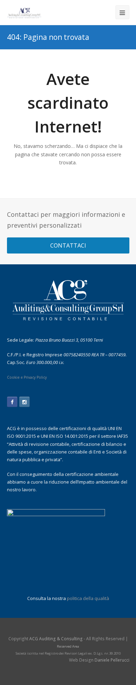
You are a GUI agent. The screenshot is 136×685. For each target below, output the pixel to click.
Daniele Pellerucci (112, 660)
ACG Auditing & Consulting (56, 639)
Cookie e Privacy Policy (27, 377)
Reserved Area (68, 646)
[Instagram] (24, 402)
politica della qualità (88, 598)
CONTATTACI (68, 245)
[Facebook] (12, 402)
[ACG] (24, 12)
